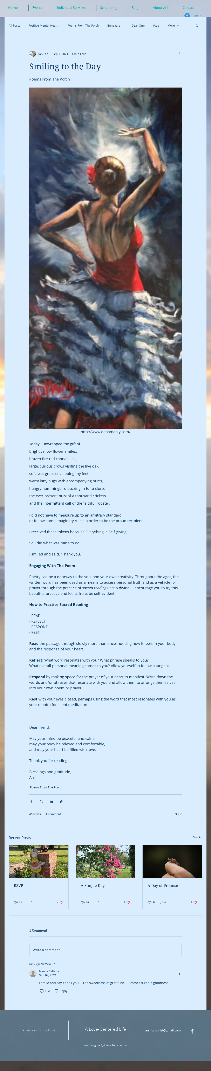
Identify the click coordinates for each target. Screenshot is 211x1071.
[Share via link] (61, 801)
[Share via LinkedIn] (51, 801)
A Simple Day (93, 885)
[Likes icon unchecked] (42, 991)
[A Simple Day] (105, 861)
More (171, 25)
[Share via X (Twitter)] (41, 801)
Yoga (156, 25)
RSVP (18, 885)
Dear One (138, 25)
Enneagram (115, 25)
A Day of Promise (163, 885)
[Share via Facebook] (31, 801)
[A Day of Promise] (172, 861)
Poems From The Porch (83, 25)
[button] (197, 25)
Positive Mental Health (43, 25)
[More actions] (179, 53)
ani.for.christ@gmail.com (163, 1030)
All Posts (14, 25)
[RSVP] (38, 861)
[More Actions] (179, 973)
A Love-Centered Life (105, 1029)
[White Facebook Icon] (192, 1031)
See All (197, 837)
